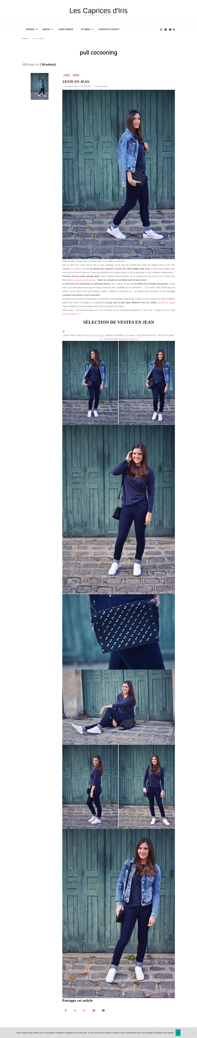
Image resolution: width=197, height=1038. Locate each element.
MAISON (46, 29)
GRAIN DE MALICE (94, 335)
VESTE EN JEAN (75, 82)
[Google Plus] (84, 1010)
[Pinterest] (93, 1010)
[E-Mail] (103, 1010)
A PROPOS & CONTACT (109, 29)
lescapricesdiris (72, 86)
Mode (76, 75)
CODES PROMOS (65, 29)
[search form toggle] (174, 29)
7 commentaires (101, 86)
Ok (178, 1033)
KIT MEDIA (85, 29)
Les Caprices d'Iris (98, 11)
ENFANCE (30, 29)
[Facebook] (65, 1010)
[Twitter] (75, 1010)
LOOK (66, 75)
